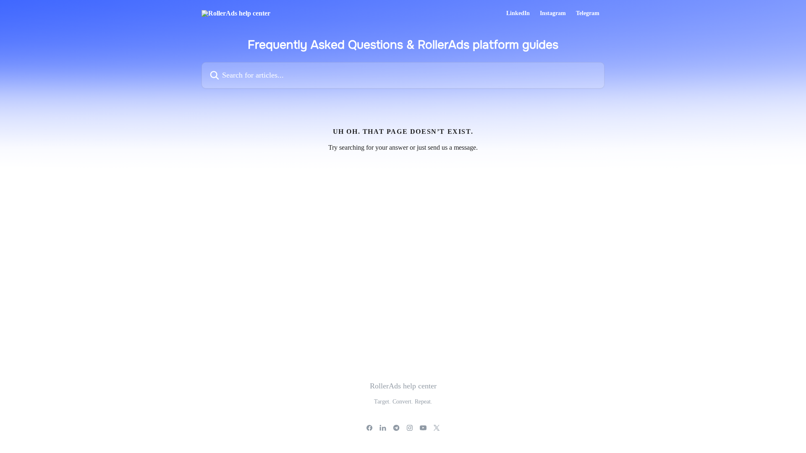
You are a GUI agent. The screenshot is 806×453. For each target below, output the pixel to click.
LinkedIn (518, 13)
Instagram (553, 13)
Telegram (587, 13)
